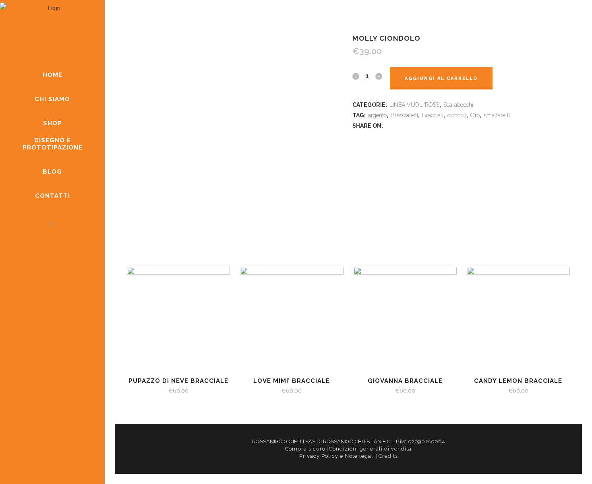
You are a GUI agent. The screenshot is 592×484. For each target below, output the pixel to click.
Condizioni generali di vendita (370, 449)
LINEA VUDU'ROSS (414, 105)
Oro (475, 115)
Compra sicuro (305, 449)
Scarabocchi (458, 105)
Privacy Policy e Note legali (337, 456)
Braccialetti (404, 115)
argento (377, 115)
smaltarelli (497, 115)
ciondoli (456, 115)
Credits (388, 456)
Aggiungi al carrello (441, 78)
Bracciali (432, 115)
